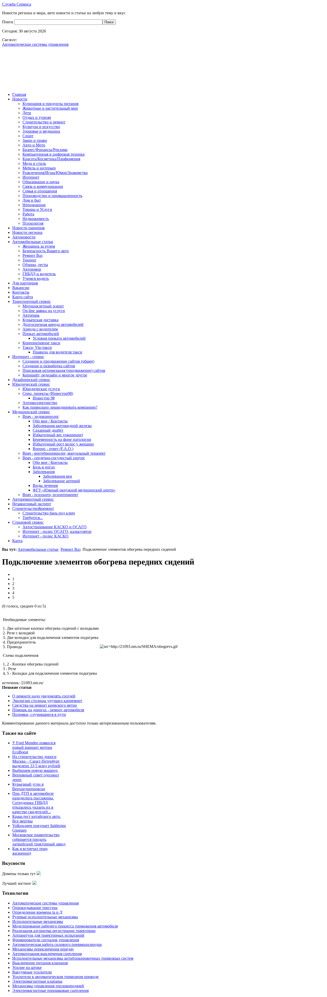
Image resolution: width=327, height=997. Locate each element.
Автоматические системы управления (45, 903)
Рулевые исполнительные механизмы (45, 917)
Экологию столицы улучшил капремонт (47, 700)
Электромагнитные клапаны (37, 981)
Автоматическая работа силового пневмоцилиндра (57, 944)
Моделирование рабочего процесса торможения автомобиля (65, 926)
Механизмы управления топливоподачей (48, 986)
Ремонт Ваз (70, 549)
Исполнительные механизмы (37, 921)
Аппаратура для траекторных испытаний (48, 935)
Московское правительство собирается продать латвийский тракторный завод (38, 839)
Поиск (8, 22)
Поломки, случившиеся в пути (39, 714)
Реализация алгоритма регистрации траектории (54, 931)
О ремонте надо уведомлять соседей (43, 696)
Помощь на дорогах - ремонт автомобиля (48, 710)
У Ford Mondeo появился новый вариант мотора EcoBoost (33, 747)
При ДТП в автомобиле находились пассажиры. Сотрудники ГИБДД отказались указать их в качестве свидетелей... (33, 802)
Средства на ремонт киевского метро (44, 705)
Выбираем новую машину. (35, 770)
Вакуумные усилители (32, 972)
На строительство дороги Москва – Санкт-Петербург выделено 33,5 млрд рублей (36, 761)
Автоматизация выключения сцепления (47, 954)
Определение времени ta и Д (37, 912)
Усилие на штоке (27, 967)
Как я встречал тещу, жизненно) (30, 850)
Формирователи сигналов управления (45, 940)
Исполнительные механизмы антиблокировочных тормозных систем (72, 958)
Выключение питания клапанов (40, 963)
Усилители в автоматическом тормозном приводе (55, 977)
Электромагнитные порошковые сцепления (50, 990)
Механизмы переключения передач (43, 949)
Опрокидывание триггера (34, 908)
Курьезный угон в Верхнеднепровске (28, 786)
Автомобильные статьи (38, 549)
